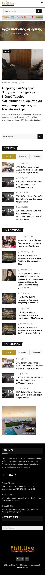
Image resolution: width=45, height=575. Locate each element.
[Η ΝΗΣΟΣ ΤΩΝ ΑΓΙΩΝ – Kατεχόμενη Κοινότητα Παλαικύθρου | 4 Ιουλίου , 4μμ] (9, 314)
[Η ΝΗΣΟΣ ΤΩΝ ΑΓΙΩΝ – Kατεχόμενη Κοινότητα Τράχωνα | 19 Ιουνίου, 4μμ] (9, 298)
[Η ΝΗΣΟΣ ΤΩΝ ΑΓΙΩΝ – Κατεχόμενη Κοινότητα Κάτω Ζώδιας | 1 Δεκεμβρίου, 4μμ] (9, 329)
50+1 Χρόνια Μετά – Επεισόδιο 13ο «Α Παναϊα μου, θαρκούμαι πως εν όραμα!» (29, 199)
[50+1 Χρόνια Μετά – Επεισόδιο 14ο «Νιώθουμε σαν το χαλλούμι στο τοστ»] (8, 182)
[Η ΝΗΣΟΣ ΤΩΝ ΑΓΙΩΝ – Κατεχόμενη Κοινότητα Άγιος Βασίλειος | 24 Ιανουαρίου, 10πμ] (9, 257)
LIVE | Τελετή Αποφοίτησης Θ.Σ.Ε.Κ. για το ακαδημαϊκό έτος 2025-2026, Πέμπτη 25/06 (29, 170)
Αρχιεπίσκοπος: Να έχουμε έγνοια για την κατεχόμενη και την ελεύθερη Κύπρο (29, 243)
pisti (5, 83)
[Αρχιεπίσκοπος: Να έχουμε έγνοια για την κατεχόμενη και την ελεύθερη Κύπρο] (9, 242)
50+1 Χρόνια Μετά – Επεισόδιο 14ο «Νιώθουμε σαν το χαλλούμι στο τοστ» (29, 184)
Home (5, 34)
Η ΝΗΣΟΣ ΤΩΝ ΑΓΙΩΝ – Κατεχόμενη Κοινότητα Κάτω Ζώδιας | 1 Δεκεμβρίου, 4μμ (30, 330)
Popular (22, 156)
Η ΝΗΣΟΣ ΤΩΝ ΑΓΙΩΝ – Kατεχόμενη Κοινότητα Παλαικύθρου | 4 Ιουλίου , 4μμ (30, 315)
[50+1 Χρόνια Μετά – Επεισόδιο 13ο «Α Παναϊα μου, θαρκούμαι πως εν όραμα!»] (8, 197)
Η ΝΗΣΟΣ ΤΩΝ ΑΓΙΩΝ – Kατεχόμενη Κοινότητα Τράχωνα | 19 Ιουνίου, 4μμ (29, 300)
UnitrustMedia (22, 568)
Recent (9, 156)
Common (36, 156)
